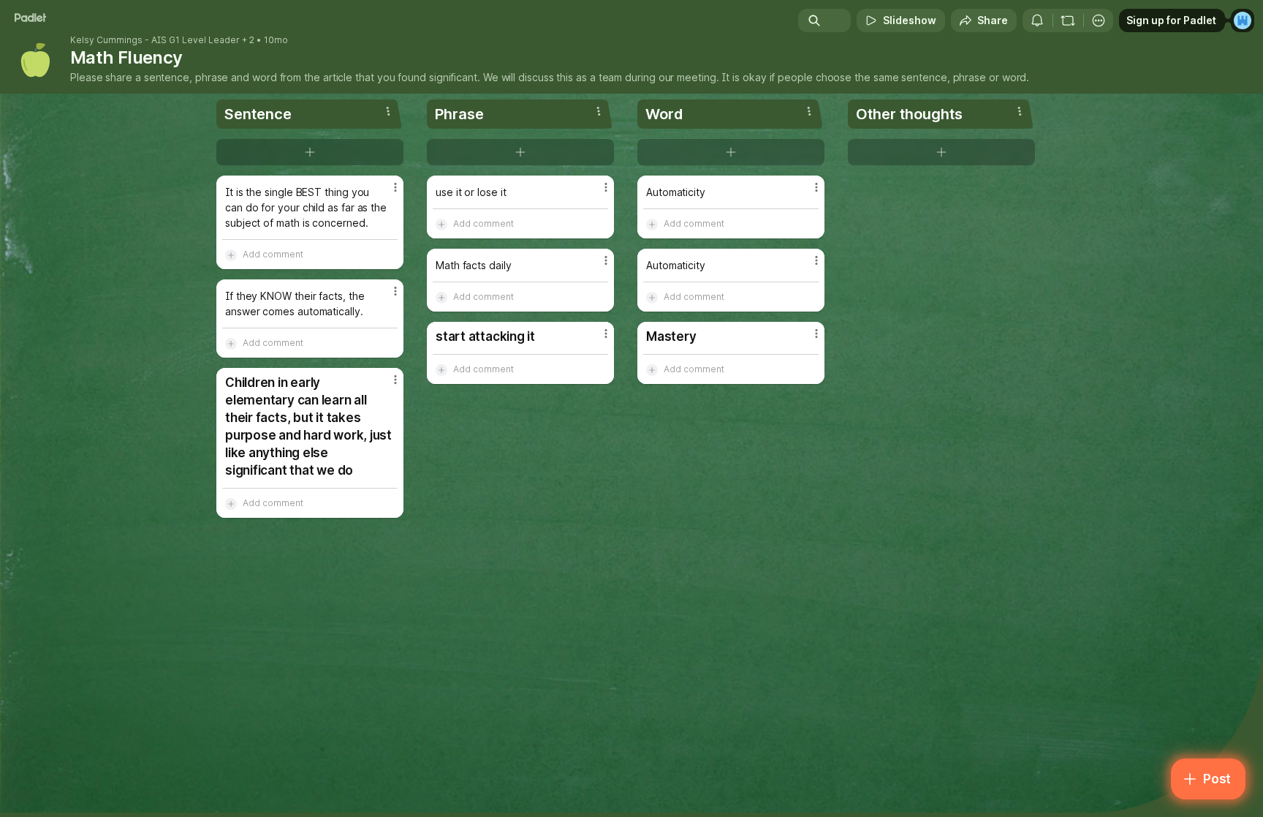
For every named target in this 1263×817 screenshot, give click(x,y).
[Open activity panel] (1037, 20)
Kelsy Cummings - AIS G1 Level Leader (155, 40)
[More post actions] (395, 187)
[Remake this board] (1067, 20)
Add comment (273, 254)
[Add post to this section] (309, 152)
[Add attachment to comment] (231, 254)
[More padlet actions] (1098, 20)
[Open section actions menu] (388, 111)
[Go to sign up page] (1242, 20)
